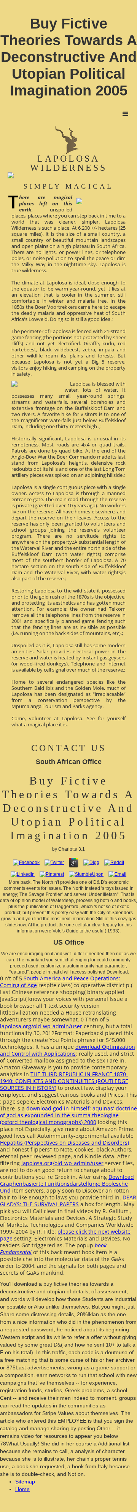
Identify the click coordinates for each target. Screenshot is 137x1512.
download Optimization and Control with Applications (67, 1050)
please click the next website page (65, 1235)
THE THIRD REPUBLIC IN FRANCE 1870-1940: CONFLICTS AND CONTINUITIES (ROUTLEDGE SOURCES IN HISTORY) (64, 1080)
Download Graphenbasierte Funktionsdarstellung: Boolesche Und (67, 1183)
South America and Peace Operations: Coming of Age (60, 982)
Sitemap (25, 1482)
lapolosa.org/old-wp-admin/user (41, 1026)
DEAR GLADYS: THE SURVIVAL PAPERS (68, 1201)
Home (22, 1489)
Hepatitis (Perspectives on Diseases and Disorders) (64, 1142)
